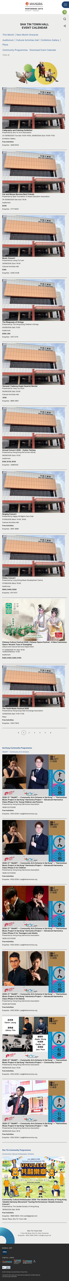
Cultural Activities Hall (27, 40)
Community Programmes (15, 50)
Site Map (8, 1272)
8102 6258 (15, 814)
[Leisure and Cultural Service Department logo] (34, 6)
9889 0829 (15, 1216)
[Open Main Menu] (65, 4)
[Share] (64, 26)
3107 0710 (14, 337)
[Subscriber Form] (64, 12)
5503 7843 (15, 723)
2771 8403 (15, 209)
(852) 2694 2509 (32, 1235)
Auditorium (8, 40)
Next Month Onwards (27, 34)
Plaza (5, 44)
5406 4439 (15, 273)
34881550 (14, 465)
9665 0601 (15, 401)
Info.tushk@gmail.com (28, 1216)
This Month (8, 34)
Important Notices (15, 1272)
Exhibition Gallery (50, 40)
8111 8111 (14, 593)
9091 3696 (15, 529)
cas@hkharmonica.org (28, 814)
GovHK (4, 1272)
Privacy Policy (23, 1272)
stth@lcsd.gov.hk (45, 1235)
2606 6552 (15, 145)
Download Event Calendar (43, 50)
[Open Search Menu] (64, 19)
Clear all (6, 55)
